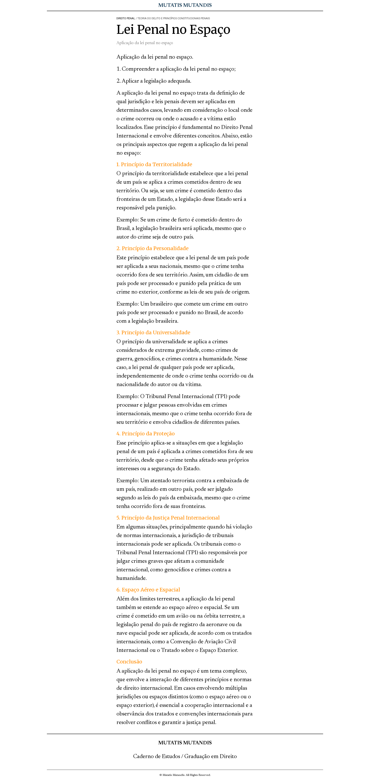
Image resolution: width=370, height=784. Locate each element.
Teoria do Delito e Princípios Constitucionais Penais (173, 18)
